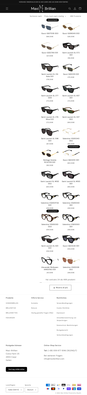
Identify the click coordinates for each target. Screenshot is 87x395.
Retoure (34, 308)
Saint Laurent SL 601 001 (49, 247)
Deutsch (30, 390)
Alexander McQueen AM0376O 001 (49, 268)
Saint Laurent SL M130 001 (71, 182)
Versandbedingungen (65, 303)
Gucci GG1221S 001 (71, 74)
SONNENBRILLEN (12, 303)
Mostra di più (62, 287)
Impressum (61, 313)
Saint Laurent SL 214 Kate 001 (49, 75)
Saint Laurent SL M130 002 (50, 182)
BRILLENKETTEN (12, 313)
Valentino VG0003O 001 (70, 225)
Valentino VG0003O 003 (49, 225)
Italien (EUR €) (13, 390)
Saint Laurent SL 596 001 (50, 140)
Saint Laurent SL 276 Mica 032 (49, 118)
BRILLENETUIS (11, 308)
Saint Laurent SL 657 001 (71, 97)
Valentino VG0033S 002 (71, 268)
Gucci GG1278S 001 (50, 53)
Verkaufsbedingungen (65, 335)
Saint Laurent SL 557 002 (71, 118)
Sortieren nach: (36, 16)
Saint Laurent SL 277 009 (49, 97)
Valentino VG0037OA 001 (50, 204)
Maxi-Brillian (64, 393)
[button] (7, 8)
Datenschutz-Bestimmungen (67, 325)
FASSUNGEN (10, 318)
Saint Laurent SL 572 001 (71, 54)
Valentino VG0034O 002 (71, 140)
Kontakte (34, 303)
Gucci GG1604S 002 (71, 33)
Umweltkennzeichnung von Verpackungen (66, 319)
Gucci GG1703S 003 (49, 33)
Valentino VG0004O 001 (71, 204)
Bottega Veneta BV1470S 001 (49, 161)
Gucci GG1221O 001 (71, 160)
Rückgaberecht (62, 330)
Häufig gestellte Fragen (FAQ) (42, 313)
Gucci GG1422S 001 (71, 246)
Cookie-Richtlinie (63, 308)
